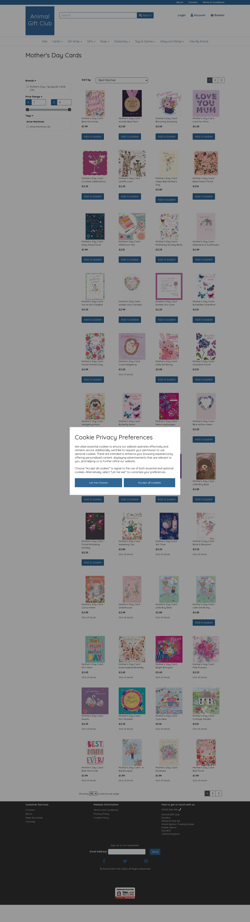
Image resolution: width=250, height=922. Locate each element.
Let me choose (98, 482)
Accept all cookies (149, 482)
